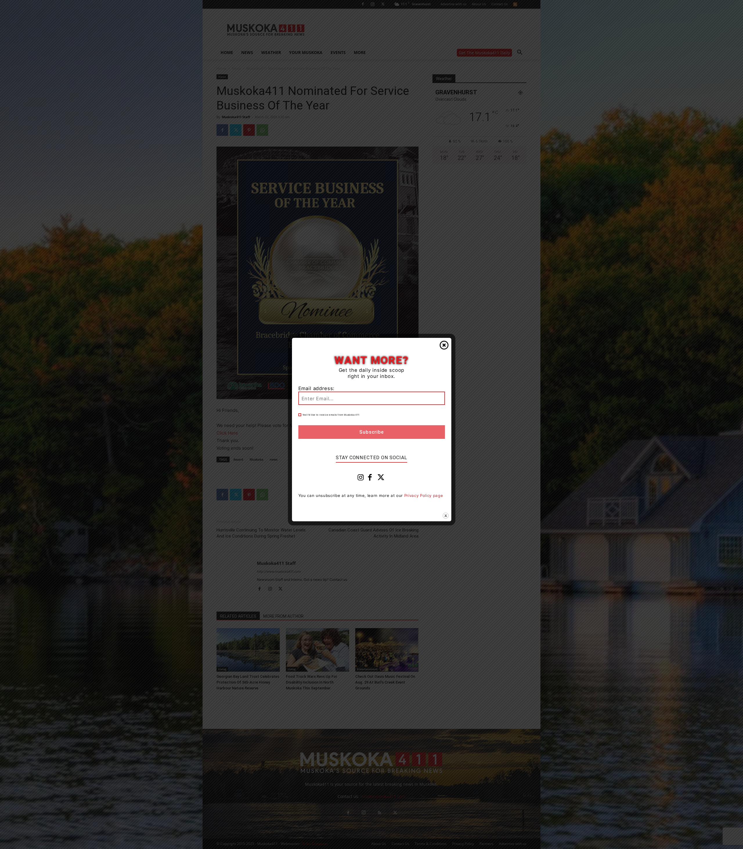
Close (444, 345)
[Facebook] (370, 479)
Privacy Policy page (423, 495)
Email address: (316, 388)
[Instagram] (361, 479)
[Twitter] (381, 479)
